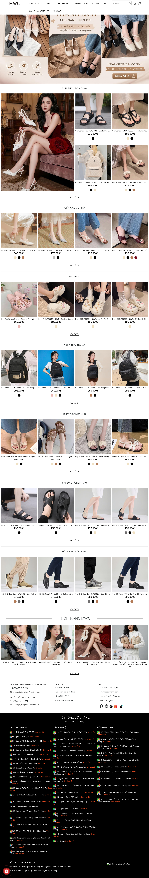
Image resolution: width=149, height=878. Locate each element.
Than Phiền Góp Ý (62, 696)
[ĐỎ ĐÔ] (135, 257)
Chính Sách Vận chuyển (109, 687)
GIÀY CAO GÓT (35, 3)
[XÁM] (126, 532)
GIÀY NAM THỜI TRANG (74, 551)
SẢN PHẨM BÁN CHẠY (39, 11)
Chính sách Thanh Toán (109, 692)
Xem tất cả (74, 198)
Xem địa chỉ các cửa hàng (74, 721)
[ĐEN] (93, 138)
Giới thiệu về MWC (63, 687)
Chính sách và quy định (64, 701)
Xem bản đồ (39, 732)
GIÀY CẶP (88, 3)
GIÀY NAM (76, 3)
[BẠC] (54, 257)
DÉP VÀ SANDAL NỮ (74, 413)
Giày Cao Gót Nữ (74, 207)
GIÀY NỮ (49, 3)
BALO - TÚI (101, 3)
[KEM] (128, 138)
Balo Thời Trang (74, 345)
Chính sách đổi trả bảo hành (110, 696)
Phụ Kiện (57, 11)
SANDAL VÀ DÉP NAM (74, 482)
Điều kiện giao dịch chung (65, 692)
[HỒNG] (19, 326)
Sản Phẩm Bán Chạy (74, 88)
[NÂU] (133, 190)
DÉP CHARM (62, 3)
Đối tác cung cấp (106, 701)
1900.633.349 (19, 688)
